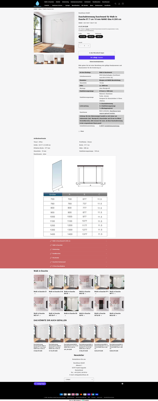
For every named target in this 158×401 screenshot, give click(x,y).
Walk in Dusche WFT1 (115, 292)
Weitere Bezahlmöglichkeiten (97, 61)
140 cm (99, 36)
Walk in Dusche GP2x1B (99, 314)
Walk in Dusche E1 (40, 292)
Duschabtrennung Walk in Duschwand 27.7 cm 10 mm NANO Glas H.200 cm (71, 346)
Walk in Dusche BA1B (69, 292)
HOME (35, 9)
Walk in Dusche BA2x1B (115, 314)
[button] (47, 5)
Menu (40, 9)
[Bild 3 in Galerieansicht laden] (59, 59)
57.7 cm (82, 36)
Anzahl (80, 42)
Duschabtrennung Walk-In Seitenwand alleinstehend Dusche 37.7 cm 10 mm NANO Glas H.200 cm (86, 346)
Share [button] (82, 131)
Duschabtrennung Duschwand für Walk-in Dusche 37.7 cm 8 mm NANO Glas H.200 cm (55, 346)
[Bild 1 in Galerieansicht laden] (38, 59)
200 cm (91, 36)
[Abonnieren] (92, 380)
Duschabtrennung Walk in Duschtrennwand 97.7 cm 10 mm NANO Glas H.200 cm (116, 346)
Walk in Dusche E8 (70, 313)
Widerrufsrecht (70, 397)
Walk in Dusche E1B (56, 292)
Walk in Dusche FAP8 (84, 314)
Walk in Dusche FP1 (101, 292)
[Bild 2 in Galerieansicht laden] (49, 59)
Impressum (99, 397)
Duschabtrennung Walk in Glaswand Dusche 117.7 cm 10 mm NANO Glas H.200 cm (101, 346)
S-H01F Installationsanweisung (109, 126)
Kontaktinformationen (109, 397)
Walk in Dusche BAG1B (84, 292)
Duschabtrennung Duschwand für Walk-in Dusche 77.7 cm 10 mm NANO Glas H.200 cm (40, 346)
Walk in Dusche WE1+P (39, 314)
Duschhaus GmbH (52, 397)
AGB (89, 397)
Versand (88, 29)
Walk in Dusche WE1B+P (54, 314)
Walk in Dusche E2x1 (48, 9)
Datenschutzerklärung (81, 397)
